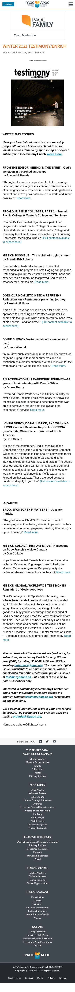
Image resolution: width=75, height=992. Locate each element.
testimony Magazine (37, 824)
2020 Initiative (38, 820)
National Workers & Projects (37, 938)
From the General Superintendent (37, 807)
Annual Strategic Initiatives (37, 800)
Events (37, 765)
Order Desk (14, 977)
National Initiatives (37, 910)
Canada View (37, 896)
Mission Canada (37, 892)
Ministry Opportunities (37, 762)
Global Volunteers (37, 876)
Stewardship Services (37, 855)
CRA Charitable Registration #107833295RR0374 (37, 966)
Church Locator (37, 758)
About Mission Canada (37, 914)
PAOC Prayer (37, 817)
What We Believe (37, 793)
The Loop (37, 813)
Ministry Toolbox (37, 775)
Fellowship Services (37, 836)
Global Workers (38, 872)
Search (37, 945)
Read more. (24, 198)
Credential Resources (37, 848)
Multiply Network (38, 827)
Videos (37, 917)
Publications (37, 769)
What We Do (37, 796)
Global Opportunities (37, 883)
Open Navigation (25, 35)
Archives (37, 803)
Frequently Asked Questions (37, 941)
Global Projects (37, 879)
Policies (51, 977)
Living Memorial (38, 931)
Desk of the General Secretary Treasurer (37, 841)
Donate (8, 4)
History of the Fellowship (37, 810)
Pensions (37, 852)
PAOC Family (37, 21)
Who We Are (37, 789)
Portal (38, 772)
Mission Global (37, 867)
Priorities (37, 903)
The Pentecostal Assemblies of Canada (37, 4)
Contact (29, 977)
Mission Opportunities (37, 907)
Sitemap (63, 977)
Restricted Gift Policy (37, 934)
